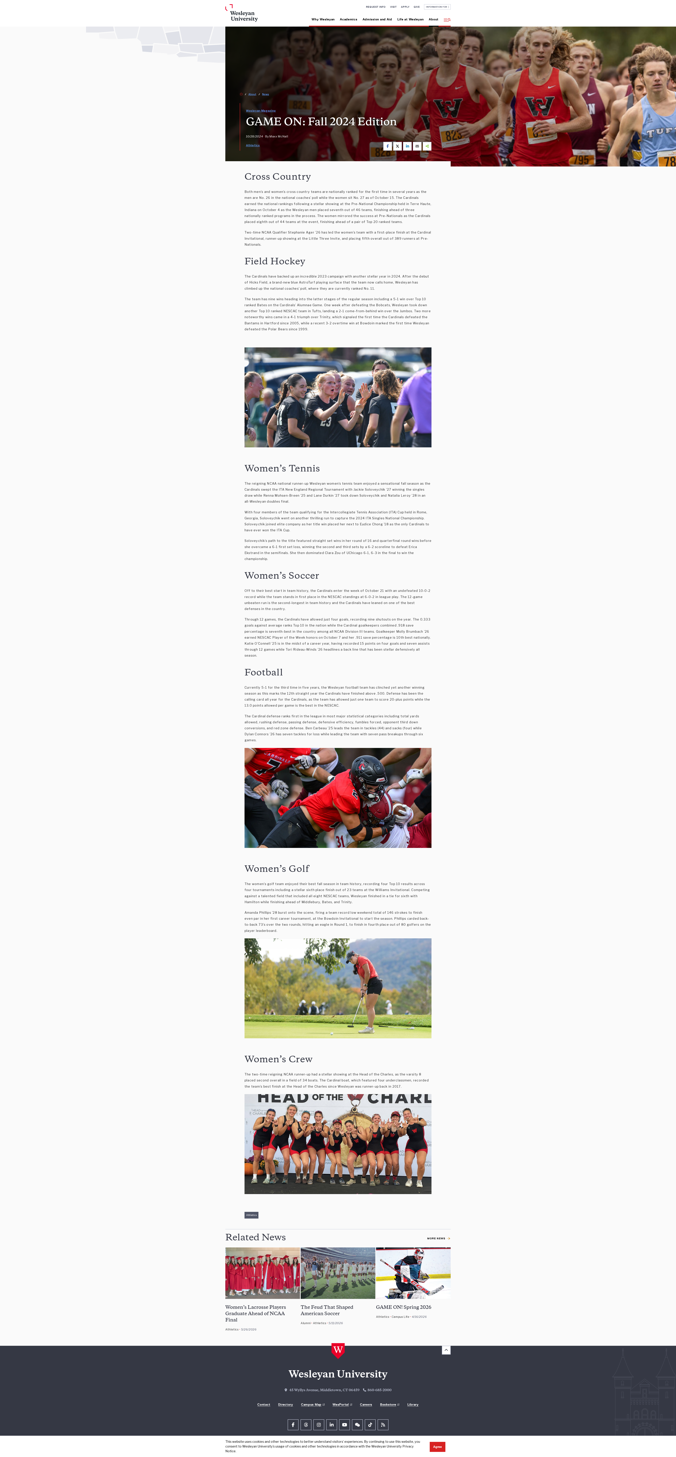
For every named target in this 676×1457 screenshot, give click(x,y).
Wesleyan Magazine (261, 110)
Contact (263, 1404)
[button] (446, 18)
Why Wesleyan (323, 19)
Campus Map (311, 1404)
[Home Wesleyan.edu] (251, 15)
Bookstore (388, 1404)
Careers (366, 1404)
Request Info (376, 6)
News (265, 94)
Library (413, 1404)
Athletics (253, 145)
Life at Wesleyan (410, 19)
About (434, 19)
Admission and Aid (377, 19)
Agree (437, 1447)
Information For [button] (437, 6)
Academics (348, 19)
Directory (285, 1404)
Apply (405, 6)
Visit (393, 6)
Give (417, 6)
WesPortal (341, 1404)
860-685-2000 (380, 1390)
